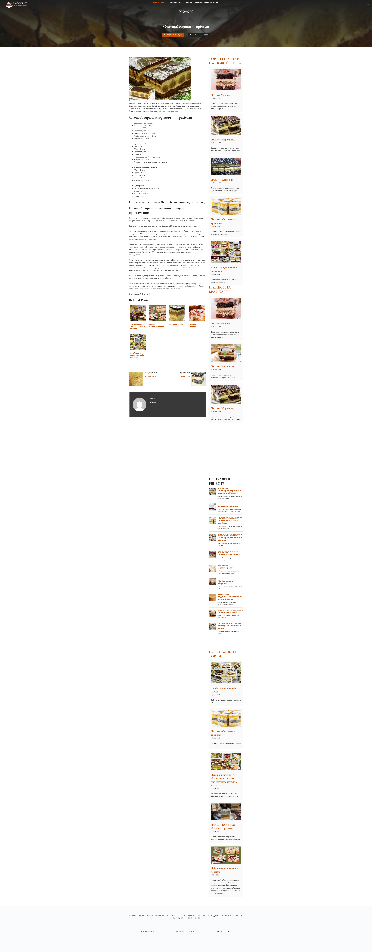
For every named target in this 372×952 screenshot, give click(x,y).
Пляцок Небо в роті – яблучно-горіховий (224, 826)
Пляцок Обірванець (223, 139)
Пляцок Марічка (220, 95)
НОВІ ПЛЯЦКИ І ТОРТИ (222, 654)
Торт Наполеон (151, 376)
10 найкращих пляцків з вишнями (225, 269)
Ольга (153, 402)
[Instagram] (187, 11)
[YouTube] (191, 11)
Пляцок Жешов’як (222, 179)
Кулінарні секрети (211, 3)
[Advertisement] (226, 436)
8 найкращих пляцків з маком (224, 689)
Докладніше (218, 893)
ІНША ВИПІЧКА (175, 3)
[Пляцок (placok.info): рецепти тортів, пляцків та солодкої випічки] (15, 4)
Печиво (189, 3)
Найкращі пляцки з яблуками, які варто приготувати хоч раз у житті (224, 780)
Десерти (198, 3)
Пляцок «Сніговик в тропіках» (223, 221)
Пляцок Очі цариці (222, 366)
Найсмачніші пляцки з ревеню (224, 870)
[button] (368, 4)
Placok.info (149, 932)
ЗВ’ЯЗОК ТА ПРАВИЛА (186, 932)
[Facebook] (180, 11)
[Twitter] (184, 11)
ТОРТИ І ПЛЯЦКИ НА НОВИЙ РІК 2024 (226, 61)
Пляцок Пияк (184, 376)
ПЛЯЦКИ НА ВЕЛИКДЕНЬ (220, 289)
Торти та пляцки (160, 3)
